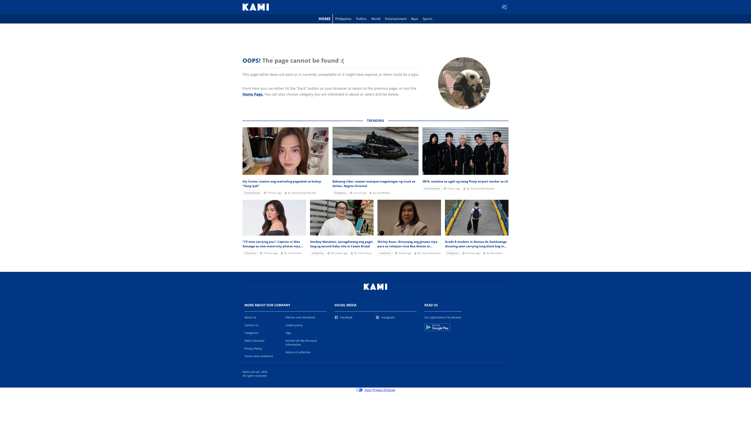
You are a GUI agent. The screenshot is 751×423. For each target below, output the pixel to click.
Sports (427, 19)
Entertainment (396, 19)
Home (325, 18)
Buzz (414, 19)
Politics (361, 19)
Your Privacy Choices (380, 390)
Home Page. (253, 94)
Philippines (343, 19)
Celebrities (250, 253)
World (375, 19)
